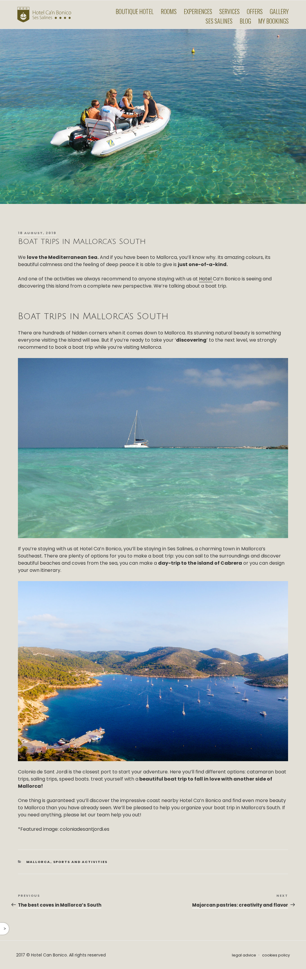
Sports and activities (80, 861)
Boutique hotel (135, 11)
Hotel (206, 278)
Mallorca (38, 861)
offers (255, 11)
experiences (198, 11)
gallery (279, 11)
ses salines (219, 20)
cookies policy (276, 955)
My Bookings (273, 20)
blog (245, 20)
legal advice (244, 955)
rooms (169, 11)
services (229, 11)
